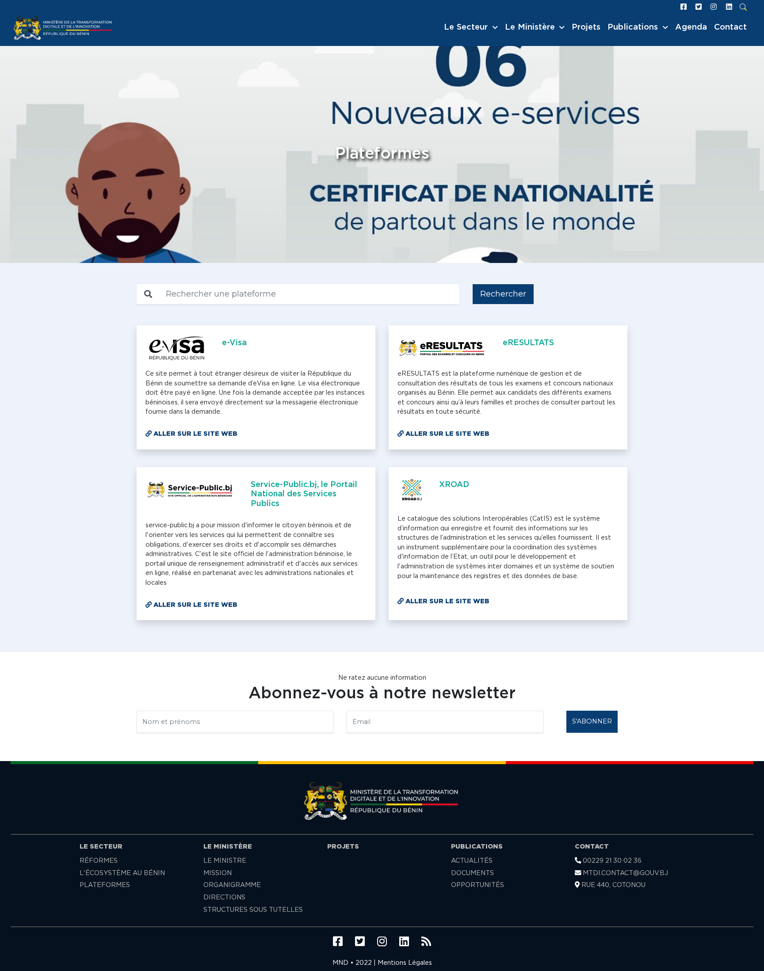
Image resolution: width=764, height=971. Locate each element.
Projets (586, 27)
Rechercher (503, 294)
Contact (730, 27)
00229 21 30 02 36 (611, 861)
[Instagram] (715, 7)
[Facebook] (685, 7)
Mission (217, 873)
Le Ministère (227, 846)
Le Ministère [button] (531, 27)
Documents (472, 873)
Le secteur (101, 846)
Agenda (691, 27)
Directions (224, 897)
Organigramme (232, 885)
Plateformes (105, 885)
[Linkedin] (731, 7)
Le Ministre (224, 861)
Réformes (99, 861)
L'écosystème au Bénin (122, 873)
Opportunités (477, 885)
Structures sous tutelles (253, 910)
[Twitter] (700, 7)
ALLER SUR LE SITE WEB (194, 434)
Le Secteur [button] (467, 27)
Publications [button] (634, 27)
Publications (477, 846)
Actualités (472, 861)
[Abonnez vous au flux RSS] (426, 942)
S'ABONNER (592, 721)
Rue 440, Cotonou (613, 885)
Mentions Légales (405, 963)
